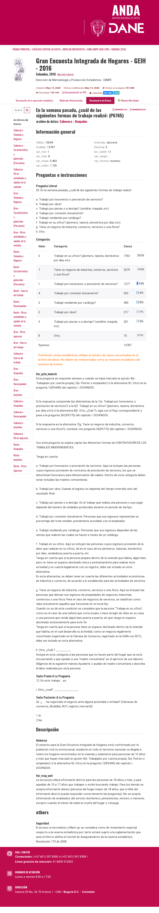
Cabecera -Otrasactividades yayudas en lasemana (20, 178)
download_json (139, 109)
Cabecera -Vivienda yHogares (19, 134)
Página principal (21, 49)
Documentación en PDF (75, 92)
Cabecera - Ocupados (73, 121)
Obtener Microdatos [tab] (129, 100)
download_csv (120, 109)
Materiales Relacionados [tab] (71, 100)
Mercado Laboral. (66, 74)
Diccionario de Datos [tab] (100, 100)
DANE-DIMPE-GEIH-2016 (98, 49)
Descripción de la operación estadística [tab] (34, 100)
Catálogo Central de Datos (46, 49)
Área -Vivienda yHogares (18, 197)
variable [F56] (118, 49)
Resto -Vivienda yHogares (18, 256)
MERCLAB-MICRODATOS (74, 49)
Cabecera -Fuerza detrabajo (19, 358)
